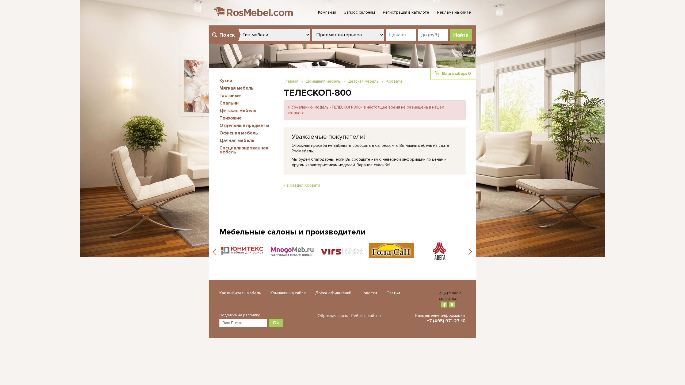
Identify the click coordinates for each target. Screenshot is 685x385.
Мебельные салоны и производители (292, 232)
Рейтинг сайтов (366, 315)
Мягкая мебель (236, 88)
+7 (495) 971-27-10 (446, 321)
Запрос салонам (359, 12)
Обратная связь (333, 315)
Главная (291, 81)
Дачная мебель (236, 140)
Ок (276, 323)
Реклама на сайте (454, 12)
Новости (369, 293)
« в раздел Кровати (302, 185)
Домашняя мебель (323, 81)
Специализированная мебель (243, 150)
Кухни (225, 80)
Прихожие (230, 118)
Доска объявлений (333, 293)
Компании (327, 12)
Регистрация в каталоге (406, 12)
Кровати (394, 81)
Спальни (229, 103)
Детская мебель (237, 110)
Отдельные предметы (244, 125)
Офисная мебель (238, 133)
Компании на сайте (288, 293)
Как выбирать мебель (240, 293)
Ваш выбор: (456, 73)
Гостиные (230, 95)
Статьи (393, 293)
